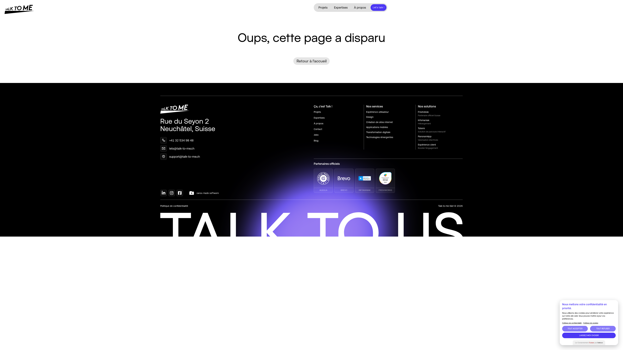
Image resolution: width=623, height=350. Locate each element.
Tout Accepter (575, 328)
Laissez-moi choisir (589, 335)
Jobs (316, 135)
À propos (360, 7)
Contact (318, 129)
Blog (316, 140)
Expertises (341, 7)
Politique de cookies (590, 323)
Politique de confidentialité (174, 206)
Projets (323, 7)
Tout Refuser (603, 328)
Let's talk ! (378, 7)
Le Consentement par (589, 343)
